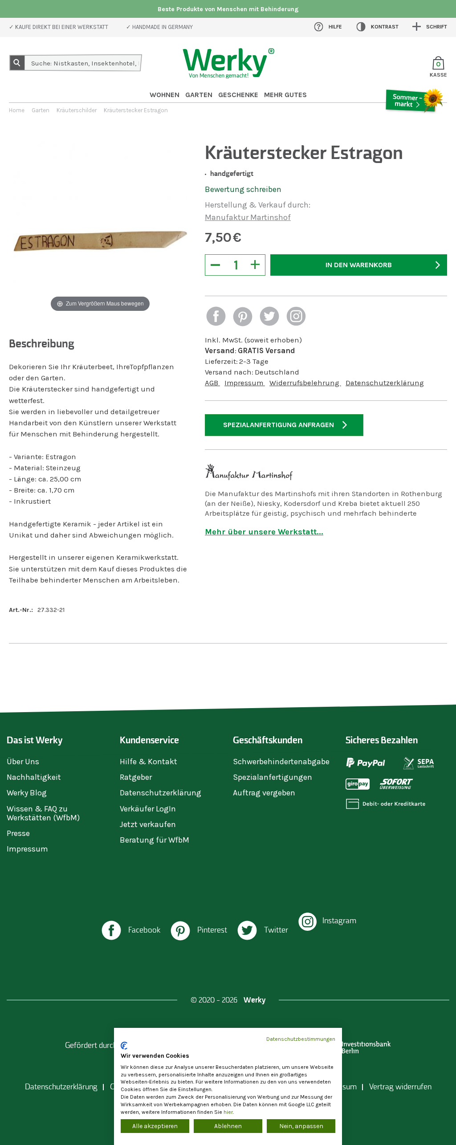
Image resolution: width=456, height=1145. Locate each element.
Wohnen (164, 94)
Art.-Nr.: (21, 610)
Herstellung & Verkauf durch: (257, 205)
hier (228, 1112)
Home (16, 110)
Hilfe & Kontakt (148, 761)
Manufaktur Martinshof (248, 217)
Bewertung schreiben (243, 189)
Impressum (244, 383)
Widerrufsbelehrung (305, 383)
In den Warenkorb (359, 265)
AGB (212, 383)
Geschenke (238, 94)
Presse (18, 833)
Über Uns (23, 761)
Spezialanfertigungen (272, 777)
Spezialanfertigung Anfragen (278, 424)
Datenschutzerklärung (385, 383)
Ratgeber (136, 777)
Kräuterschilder (77, 110)
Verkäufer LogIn (148, 809)
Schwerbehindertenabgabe (281, 761)
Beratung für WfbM (154, 840)
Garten (198, 94)
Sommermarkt (413, 125)
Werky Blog (27, 793)
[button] (216, 317)
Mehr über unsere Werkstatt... (264, 532)
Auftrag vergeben (264, 793)
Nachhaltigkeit (34, 777)
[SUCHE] (17, 62)
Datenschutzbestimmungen (300, 1039)
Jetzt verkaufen (148, 824)
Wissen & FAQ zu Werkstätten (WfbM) (43, 813)
